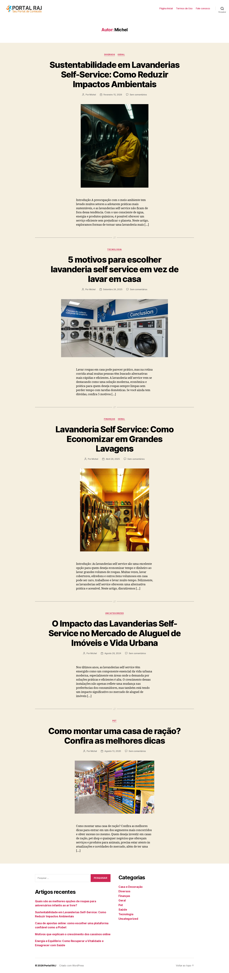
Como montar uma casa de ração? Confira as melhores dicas (114, 736)
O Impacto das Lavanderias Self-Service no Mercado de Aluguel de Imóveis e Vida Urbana (115, 633)
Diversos (109, 54)
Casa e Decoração (130, 886)
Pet (114, 721)
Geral (121, 54)
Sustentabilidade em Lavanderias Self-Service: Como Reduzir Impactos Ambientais (115, 74)
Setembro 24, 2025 (112, 289)
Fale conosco (203, 8)
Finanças (109, 419)
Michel (92, 94)
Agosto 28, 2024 (112, 653)
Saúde (122, 909)
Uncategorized (114, 613)
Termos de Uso (184, 8)
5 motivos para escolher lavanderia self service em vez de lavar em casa (114, 269)
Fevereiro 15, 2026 (113, 94)
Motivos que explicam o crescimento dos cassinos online (72, 934)
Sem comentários (138, 94)
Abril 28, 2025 (113, 459)
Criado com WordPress (71, 965)
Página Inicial (166, 8)
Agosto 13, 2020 (112, 751)
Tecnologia (114, 249)
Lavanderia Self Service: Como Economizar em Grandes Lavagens (114, 439)
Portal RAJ (50, 965)
